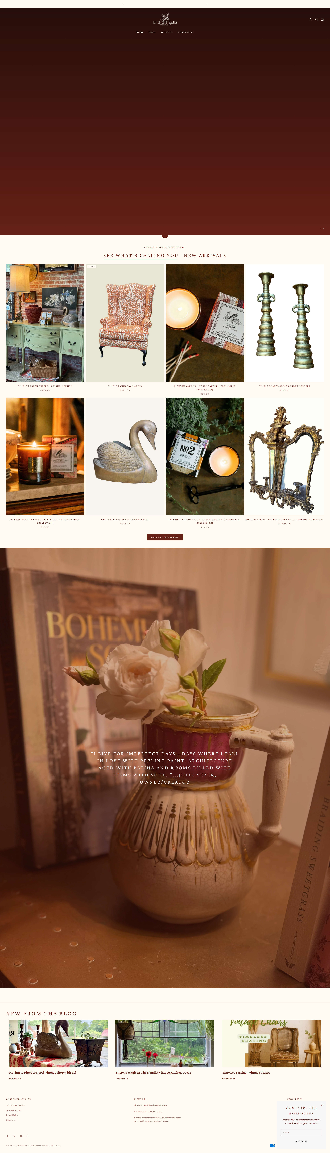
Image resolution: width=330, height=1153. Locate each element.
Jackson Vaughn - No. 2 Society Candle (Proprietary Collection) (205, 521)
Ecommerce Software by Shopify (45, 1145)
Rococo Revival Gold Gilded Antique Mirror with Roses (285, 519)
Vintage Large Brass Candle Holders (284, 386)
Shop (152, 32)
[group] (165, 121)
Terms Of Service (13, 1110)
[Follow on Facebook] (7, 1136)
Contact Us (186, 32)
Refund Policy (12, 1115)
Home (140, 32)
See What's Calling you (141, 255)
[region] (165, 121)
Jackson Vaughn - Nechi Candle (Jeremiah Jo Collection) (205, 388)
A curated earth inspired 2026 (165, 247)
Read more (14, 1078)
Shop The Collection (165, 537)
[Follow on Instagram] (14, 1136)
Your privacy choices (15, 1105)
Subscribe (301, 1141)
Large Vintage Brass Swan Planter (125, 519)
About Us (166, 32)
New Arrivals (205, 255)
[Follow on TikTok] (27, 1136)
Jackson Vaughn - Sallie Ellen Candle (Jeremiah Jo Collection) (45, 521)
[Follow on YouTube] (21, 1136)
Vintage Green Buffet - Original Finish (45, 386)
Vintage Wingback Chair (125, 386)
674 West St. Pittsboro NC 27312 (148, 1111)
